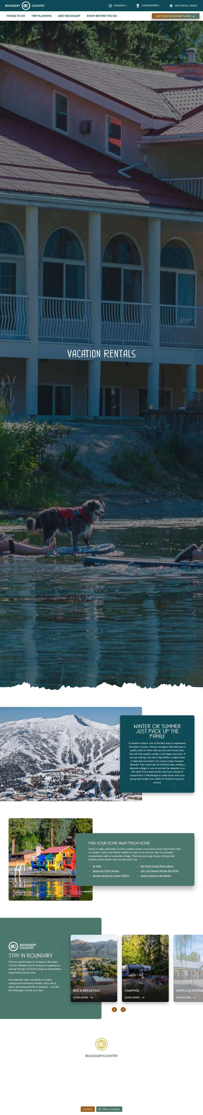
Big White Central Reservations (157, 866)
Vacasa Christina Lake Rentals (156, 875)
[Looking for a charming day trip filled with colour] (64, 1072)
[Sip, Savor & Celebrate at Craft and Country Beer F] (27, 1094)
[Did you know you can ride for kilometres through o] (102, 1072)
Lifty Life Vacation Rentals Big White (160, 870)
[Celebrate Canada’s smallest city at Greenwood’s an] (177, 1072)
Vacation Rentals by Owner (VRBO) (111, 875)
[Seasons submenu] (127, 6)
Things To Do (15, 16)
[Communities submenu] (160, 6)
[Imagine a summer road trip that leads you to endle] (27, 1072)
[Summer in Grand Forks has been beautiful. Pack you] (139, 1072)
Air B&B (97, 866)
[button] (114, 1009)
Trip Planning (42, 16)
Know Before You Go (102, 16)
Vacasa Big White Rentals (106, 870)
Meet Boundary (69, 16)
